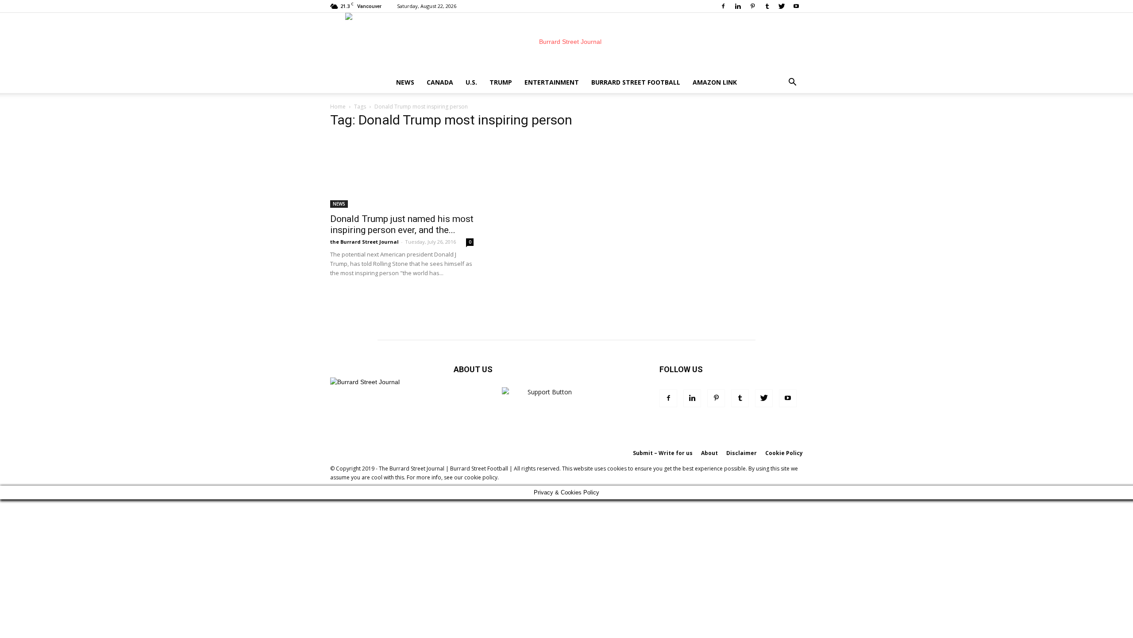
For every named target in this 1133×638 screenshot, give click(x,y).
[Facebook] (723, 6)
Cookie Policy (784, 453)
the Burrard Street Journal (364, 241)
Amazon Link (715, 82)
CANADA (440, 82)
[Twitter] (781, 6)
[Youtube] (796, 6)
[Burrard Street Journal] (566, 42)
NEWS (405, 82)
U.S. (471, 82)
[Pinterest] (752, 6)
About (709, 453)
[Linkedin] (737, 6)
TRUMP (500, 82)
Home (338, 106)
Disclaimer (741, 453)
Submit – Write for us (663, 453)
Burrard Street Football (635, 82)
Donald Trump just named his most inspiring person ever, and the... (402, 224)
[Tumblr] (767, 6)
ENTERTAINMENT (551, 82)
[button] (792, 83)
